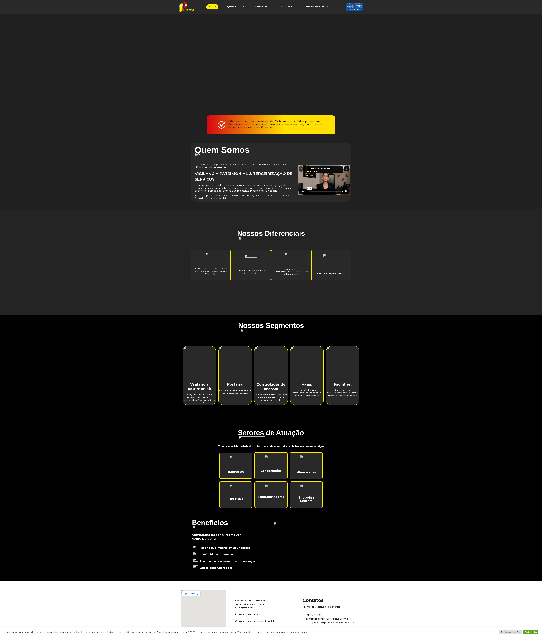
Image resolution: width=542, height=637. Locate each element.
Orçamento (286, 6)
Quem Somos (235, 6)
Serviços (261, 6)
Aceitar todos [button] (531, 632)
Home (212, 6)
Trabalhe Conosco (319, 6)
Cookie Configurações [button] (510, 632)
